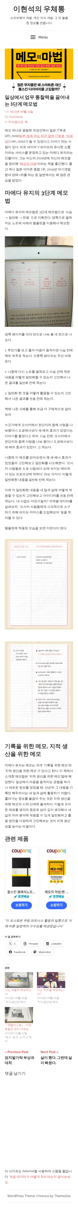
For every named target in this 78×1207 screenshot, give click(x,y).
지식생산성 (15, 122)
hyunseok (16, 117)
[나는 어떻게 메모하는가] (19, 980)
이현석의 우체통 (39, 9)
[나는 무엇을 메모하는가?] (51, 980)
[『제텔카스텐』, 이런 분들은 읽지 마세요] (19, 1015)
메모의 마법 (28, 164)
